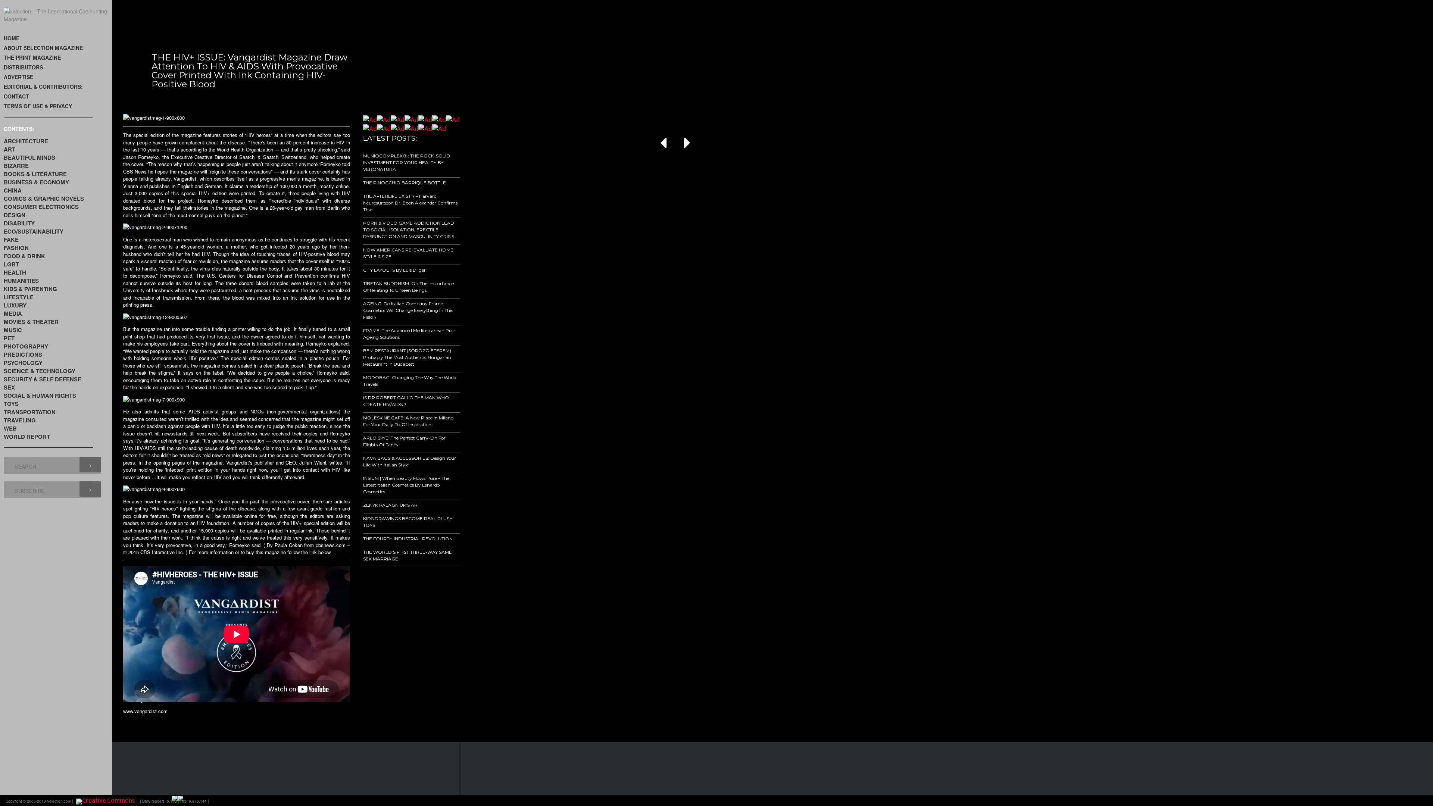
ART (9, 149)
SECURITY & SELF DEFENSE (42, 379)
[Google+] (1356, 800)
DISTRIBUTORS (23, 67)
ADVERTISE (18, 77)
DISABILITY (19, 223)
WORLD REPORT (27, 436)
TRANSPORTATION (30, 412)
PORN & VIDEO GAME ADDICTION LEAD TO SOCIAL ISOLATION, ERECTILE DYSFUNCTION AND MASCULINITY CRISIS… (410, 229)
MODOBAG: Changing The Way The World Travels (409, 381)
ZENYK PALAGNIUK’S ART (391, 505)
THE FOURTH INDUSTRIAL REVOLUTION (408, 538)
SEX (9, 387)
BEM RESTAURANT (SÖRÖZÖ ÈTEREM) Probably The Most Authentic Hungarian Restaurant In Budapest (407, 357)
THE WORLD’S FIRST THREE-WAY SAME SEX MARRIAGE (407, 555)
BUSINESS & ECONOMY (36, 182)
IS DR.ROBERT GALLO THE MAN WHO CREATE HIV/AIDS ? (406, 401)
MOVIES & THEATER (31, 322)
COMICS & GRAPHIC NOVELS (44, 198)
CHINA (13, 190)
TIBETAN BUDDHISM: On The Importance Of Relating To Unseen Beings (408, 287)
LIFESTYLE (19, 297)
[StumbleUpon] (1387, 800)
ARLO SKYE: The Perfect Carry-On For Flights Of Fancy (404, 441)
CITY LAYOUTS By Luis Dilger (394, 270)
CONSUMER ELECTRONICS (41, 207)
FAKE (11, 239)
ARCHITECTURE (26, 141)
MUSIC (13, 330)
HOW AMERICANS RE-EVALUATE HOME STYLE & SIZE (408, 253)
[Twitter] (1366, 800)
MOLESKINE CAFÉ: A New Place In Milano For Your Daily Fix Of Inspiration (408, 421)
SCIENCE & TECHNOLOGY (39, 371)
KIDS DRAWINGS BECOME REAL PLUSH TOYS (408, 522)
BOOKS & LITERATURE (35, 174)
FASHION (16, 248)
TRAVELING (20, 420)
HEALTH (15, 272)
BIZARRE (16, 166)
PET (9, 338)
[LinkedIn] (1377, 800)
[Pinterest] (1398, 800)
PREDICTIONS (23, 354)
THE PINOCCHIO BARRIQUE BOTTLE (404, 182)
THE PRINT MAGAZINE (32, 57)
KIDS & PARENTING (30, 289)
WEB (10, 428)
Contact (16, 96)
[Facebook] (1345, 800)
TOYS (11, 404)
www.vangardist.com (145, 711)
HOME (11, 38)
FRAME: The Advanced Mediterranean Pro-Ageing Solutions (409, 334)
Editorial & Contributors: (43, 86)
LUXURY (15, 305)
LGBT (11, 264)
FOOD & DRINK (24, 256)
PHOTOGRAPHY (26, 346)
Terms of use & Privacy (38, 106)
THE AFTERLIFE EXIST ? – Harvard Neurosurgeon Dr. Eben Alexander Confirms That (410, 202)
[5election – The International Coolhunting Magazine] (58, 19)
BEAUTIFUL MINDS (29, 157)
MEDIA (13, 313)
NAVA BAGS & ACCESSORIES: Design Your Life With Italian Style (409, 461)
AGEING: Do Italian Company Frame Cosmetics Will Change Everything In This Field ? (408, 310)
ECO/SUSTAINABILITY (33, 231)
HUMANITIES (21, 281)
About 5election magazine (43, 47)
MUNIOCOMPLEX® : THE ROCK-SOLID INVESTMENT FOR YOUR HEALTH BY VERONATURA (406, 162)
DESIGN (14, 215)
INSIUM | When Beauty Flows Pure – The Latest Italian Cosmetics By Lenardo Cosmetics (406, 484)
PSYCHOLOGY (23, 363)
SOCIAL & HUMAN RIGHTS (40, 395)
